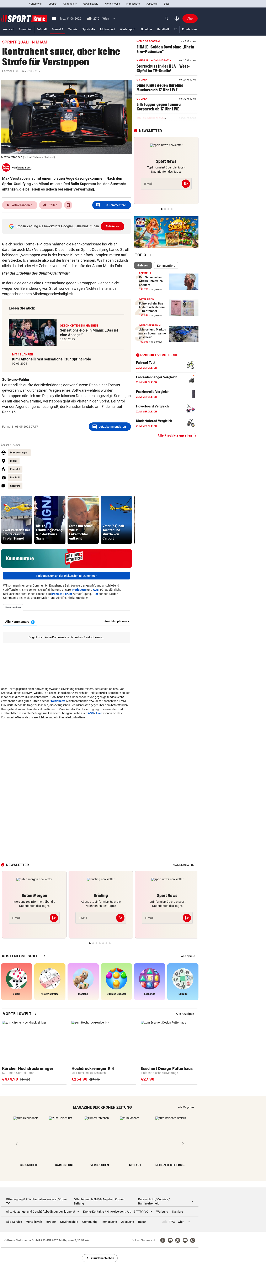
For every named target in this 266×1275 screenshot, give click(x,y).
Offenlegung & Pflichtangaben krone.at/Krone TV (36, 1201)
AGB (96, 589)
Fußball (42, 29)
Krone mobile (112, 3)
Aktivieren (112, 226)
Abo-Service (14, 1221)
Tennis (72, 29)
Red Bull (15, 477)
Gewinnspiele (90, 3)
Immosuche (133, 3)
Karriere (177, 1211)
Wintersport (127, 29)
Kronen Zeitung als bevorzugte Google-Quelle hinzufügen (67, 226)
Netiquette (79, 589)
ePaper (53, 3)
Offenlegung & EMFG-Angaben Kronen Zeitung (99, 1201)
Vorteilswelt (35, 3)
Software (15, 485)
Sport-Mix (88, 29)
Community (70, 3)
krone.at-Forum (61, 593)
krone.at (8, 29)
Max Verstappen (19, 452)
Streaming (25, 29)
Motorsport (107, 29)
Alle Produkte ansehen (175, 435)
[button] (176, 29)
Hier (95, 593)
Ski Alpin (146, 29)
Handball (163, 29)
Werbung (162, 1211)
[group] (16, 520)
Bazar (167, 3)
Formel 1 (57, 29)
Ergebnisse (189, 29)
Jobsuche (151, 3)
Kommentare (111, 205)
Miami (13, 460)
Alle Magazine (186, 1107)
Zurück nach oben (99, 1258)
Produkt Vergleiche (159, 355)
